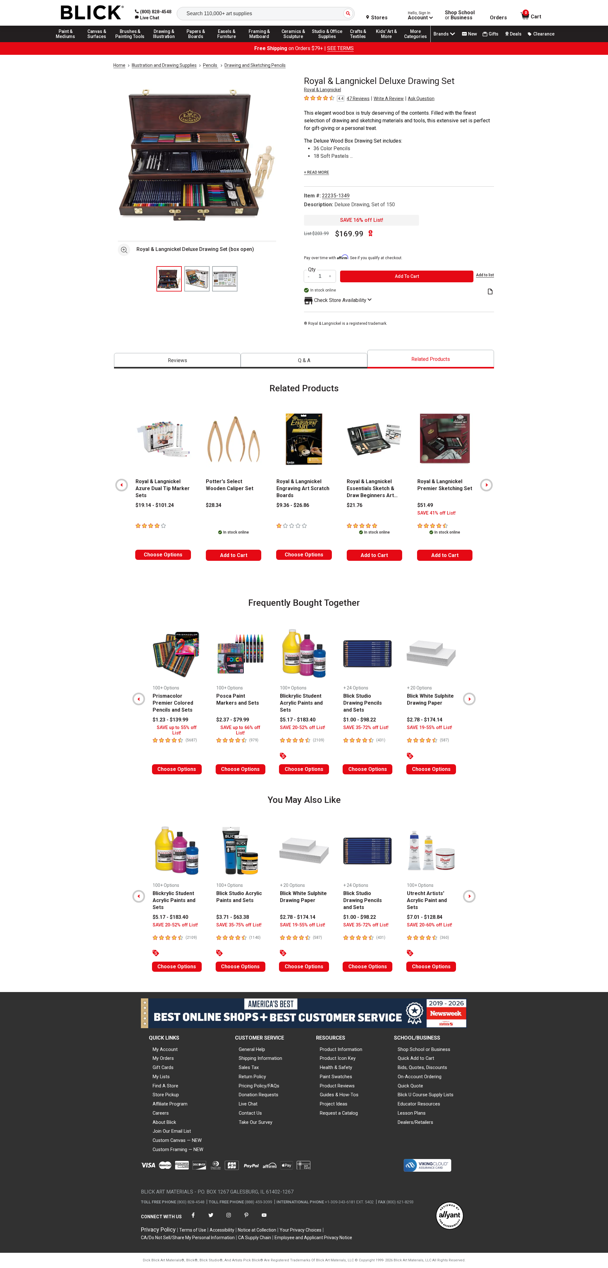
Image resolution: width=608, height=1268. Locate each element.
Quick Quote (410, 1086)
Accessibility (222, 1230)
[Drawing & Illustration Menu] (164, 42)
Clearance (543, 33)
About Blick (164, 1122)
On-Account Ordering (419, 1076)
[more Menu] (415, 42)
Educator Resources (419, 1104)
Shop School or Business (424, 1049)
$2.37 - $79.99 (232, 720)
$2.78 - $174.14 (424, 720)
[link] (147, 17)
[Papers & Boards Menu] (198, 42)
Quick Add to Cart (416, 1058)
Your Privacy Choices (300, 1230)
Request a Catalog (339, 1113)
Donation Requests (258, 1095)
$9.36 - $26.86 (292, 505)
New (472, 33)
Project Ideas (333, 1104)
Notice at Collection (257, 1230)
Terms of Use (192, 1230)
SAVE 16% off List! (361, 220)
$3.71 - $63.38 (232, 917)
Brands (441, 33)
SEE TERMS (340, 48)
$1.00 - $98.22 (359, 720)
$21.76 (354, 505)
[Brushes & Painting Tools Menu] (130, 42)
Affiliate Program (170, 1104)
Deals (516, 33)
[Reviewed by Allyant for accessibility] (449, 1216)
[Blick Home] (92, 13)
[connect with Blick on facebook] (193, 1219)
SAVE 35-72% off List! (366, 727)
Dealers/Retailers (415, 1122)
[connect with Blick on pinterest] (246, 1219)
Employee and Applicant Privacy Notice (313, 1237)
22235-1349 (336, 196)
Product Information (341, 1049)
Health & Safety (336, 1067)
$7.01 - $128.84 (424, 917)
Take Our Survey (255, 1122)
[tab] (177, 360)
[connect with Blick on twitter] (211, 1219)
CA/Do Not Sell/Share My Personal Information (188, 1237)
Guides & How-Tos (339, 1095)
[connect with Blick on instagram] (228, 1219)
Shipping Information (260, 1058)
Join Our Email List (172, 1131)
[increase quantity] (330, 276)
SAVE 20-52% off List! (302, 727)
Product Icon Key (338, 1058)
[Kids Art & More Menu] (389, 42)
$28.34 (213, 505)
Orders (498, 17)
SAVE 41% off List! (436, 513)
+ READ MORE (316, 172)
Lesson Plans (412, 1113)
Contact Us (250, 1113)
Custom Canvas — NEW (177, 1140)
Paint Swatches (336, 1076)
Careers (161, 1113)
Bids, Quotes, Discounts (422, 1067)
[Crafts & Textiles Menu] (361, 42)
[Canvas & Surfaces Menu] (97, 42)
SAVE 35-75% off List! (239, 925)
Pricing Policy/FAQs (259, 1086)
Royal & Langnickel (322, 89)
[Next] (486, 485)
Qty (312, 269)
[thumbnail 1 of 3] (169, 278)
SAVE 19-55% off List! (429, 727)
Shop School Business (460, 15)
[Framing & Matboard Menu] (259, 42)
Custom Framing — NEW (178, 1149)
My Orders (163, 1058)
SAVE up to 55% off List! (177, 730)
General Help (252, 1049)
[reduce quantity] (309, 276)
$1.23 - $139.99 (170, 720)
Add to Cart (233, 555)
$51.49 (425, 505)
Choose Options (163, 555)
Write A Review (389, 98)
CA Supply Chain (254, 1237)
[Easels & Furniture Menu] (227, 42)
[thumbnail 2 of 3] (197, 278)
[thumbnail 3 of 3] (225, 278)
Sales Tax (249, 1067)
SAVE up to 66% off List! (240, 730)
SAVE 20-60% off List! (429, 925)
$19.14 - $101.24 (155, 505)
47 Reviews (358, 98)
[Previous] (121, 485)
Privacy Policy (158, 1229)
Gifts (493, 33)
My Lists (161, 1076)
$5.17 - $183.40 (297, 720)
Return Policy (252, 1076)
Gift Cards (163, 1067)
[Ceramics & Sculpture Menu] (293, 42)
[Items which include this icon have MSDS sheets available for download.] (490, 292)
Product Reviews (337, 1086)
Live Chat (248, 1104)
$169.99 (349, 233)
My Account (165, 1049)
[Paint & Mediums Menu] (67, 42)
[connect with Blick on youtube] (264, 1219)
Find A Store (165, 1086)
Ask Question (421, 98)
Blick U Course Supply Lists (425, 1095)
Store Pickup (166, 1095)
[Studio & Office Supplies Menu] (327, 42)
